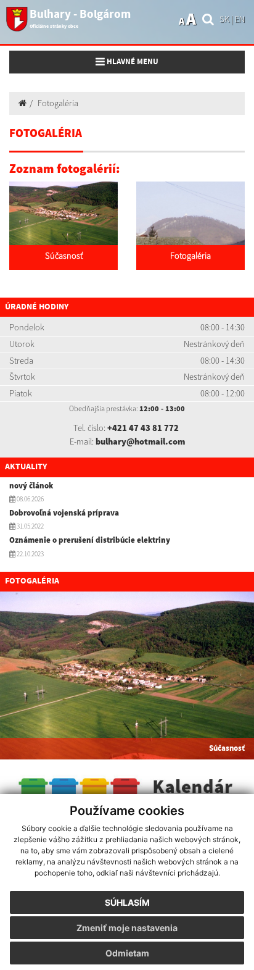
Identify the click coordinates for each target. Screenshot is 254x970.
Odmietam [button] (127, 953)
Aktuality (26, 467)
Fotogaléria (58, 103)
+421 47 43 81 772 (143, 427)
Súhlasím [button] (127, 902)
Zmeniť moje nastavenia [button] (127, 927)
